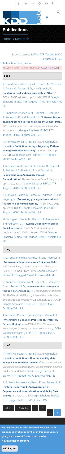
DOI (46, 97)
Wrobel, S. (46, 170)
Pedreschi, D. (25, 88)
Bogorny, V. (9, 199)
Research (22, 39)
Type (19, 63)
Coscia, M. (25, 219)
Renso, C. (11, 88)
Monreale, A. (53, 219)
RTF (42, 54)
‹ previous (23, 408)
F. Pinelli (7, 353)
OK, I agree (9, 448)
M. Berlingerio (10, 219)
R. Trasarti (8, 84)
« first (8, 408)
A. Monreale (9, 141)
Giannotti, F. (44, 88)
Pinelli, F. (33, 84)
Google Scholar (29, 130)
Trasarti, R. (33, 141)
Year (26, 63)
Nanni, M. (45, 84)
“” (28, 93)
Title (13, 63)
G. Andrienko (10, 113)
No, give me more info (15, 440)
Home (7, 39)
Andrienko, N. (25, 113)
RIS (60, 59)
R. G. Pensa (9, 257)
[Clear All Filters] (50, 67)
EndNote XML (49, 59)
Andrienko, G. (24, 166)
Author (6, 63)
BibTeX (34, 54)
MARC (58, 54)
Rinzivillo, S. (21, 84)
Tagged (49, 54)
